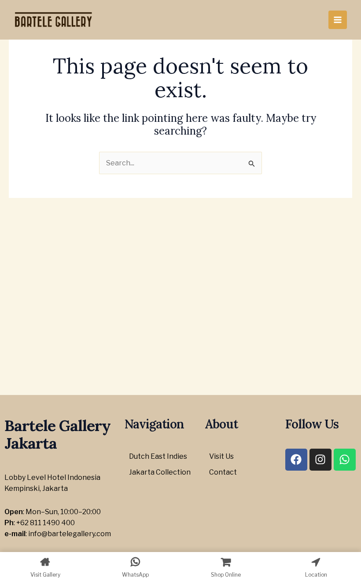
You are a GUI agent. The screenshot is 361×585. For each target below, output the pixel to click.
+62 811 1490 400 (45, 523)
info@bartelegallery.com (69, 534)
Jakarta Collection (160, 472)
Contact (223, 472)
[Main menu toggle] (337, 20)
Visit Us (221, 456)
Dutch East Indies (158, 456)
